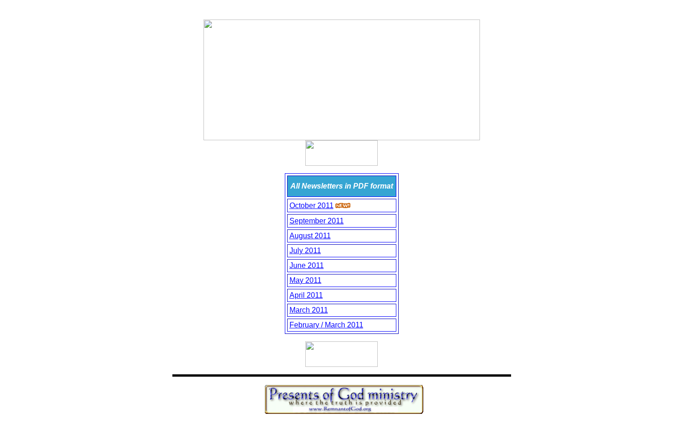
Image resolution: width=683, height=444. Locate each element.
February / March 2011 (326, 325)
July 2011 (305, 251)
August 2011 (310, 236)
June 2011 (306, 265)
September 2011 (316, 221)
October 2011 (311, 205)
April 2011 (306, 295)
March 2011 (308, 310)
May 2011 (305, 280)
